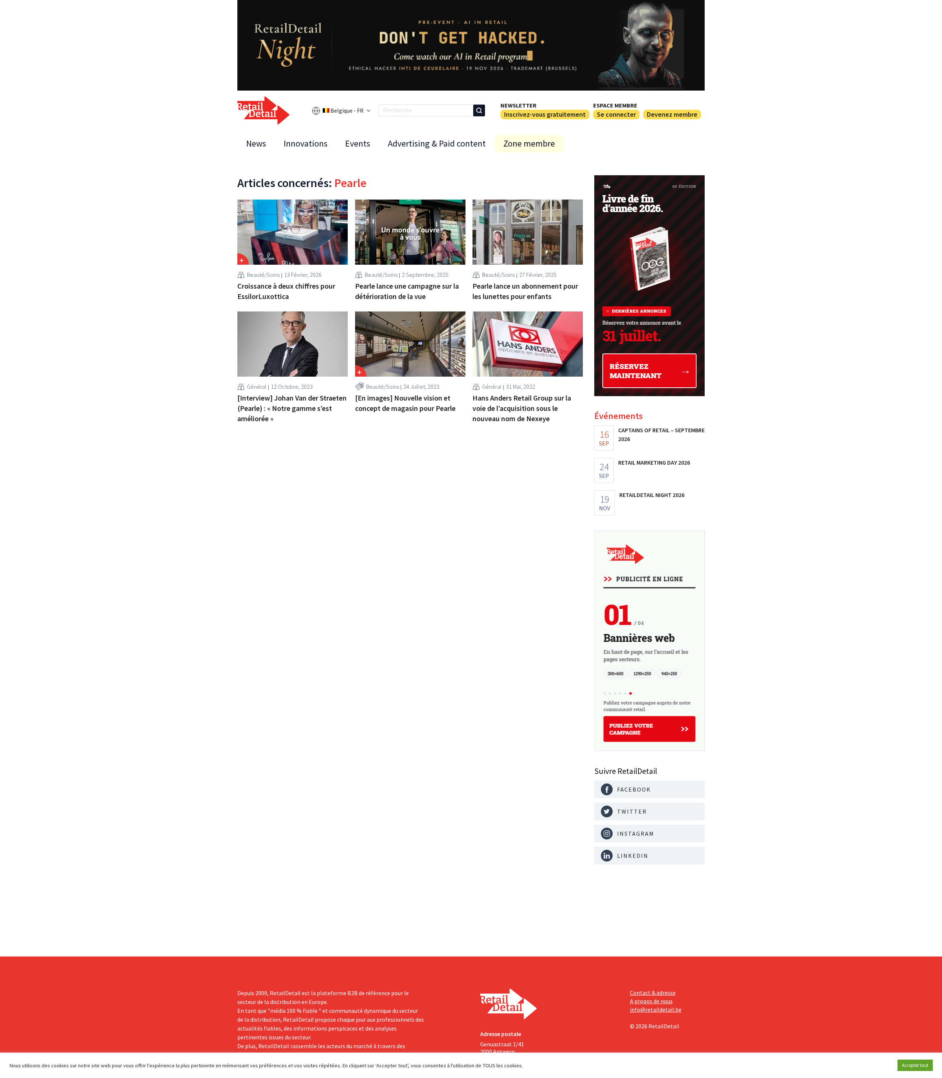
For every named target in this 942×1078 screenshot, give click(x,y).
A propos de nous (651, 1001)
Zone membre (529, 143)
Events (357, 143)
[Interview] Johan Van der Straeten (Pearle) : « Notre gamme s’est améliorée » (292, 408)
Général (256, 386)
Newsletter (518, 105)
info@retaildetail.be (655, 1009)
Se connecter (616, 114)
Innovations (305, 143)
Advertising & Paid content (437, 143)
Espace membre (615, 105)
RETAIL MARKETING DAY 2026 (654, 462)
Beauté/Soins (263, 274)
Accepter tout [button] (915, 1065)
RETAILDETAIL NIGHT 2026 (651, 495)
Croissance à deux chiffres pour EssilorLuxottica (286, 291)
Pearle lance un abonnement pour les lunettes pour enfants (525, 291)
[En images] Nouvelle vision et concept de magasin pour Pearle (405, 403)
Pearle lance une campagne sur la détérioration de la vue (407, 291)
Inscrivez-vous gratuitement (545, 114)
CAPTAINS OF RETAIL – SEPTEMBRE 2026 (661, 434)
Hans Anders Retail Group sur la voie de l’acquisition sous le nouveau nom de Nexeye (521, 408)
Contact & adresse (653, 992)
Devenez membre (672, 114)
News (256, 143)
